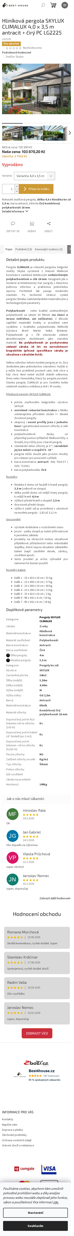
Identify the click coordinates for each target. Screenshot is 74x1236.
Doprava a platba (12, 1130)
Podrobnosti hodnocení (16, 53)
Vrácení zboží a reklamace (18, 1145)
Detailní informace (13, 211)
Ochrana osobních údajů (16, 1140)
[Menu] (65, 5)
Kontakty (7, 1119)
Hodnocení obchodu (37, 914)
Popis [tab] (9, 249)
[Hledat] (43, 5)
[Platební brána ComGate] (24, 1169)
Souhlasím (35, 1226)
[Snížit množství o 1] (17, 191)
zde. (56, 1202)
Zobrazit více (37, 1033)
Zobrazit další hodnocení (54, 898)
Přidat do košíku (39, 189)
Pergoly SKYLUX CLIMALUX (49, 619)
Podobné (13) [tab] (23, 249)
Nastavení (35, 1213)
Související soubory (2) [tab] (48, 249)
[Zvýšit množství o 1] (17, 186)
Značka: (14, 57)
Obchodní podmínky (14, 1135)
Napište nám (9, 1125)
